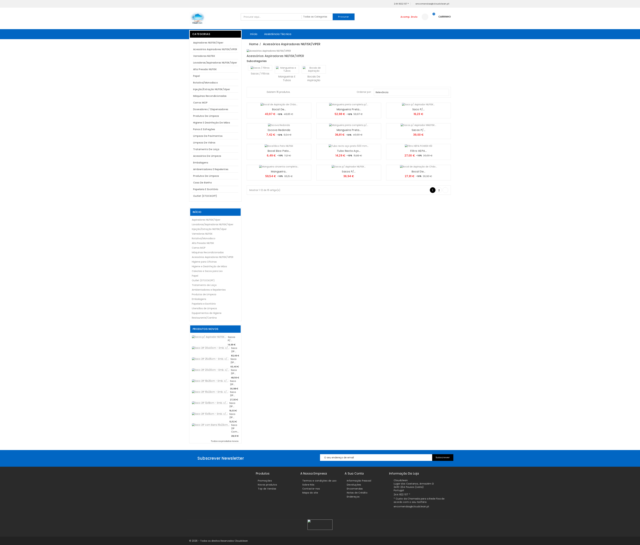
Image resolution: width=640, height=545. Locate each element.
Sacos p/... (231, 338)
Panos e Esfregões (204, 129)
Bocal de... (279, 109)
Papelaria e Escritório (205, 189)
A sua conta (354, 473)
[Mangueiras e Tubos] (287, 69)
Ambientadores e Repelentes (210, 169)
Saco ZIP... (234, 349)
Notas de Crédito (357, 492)
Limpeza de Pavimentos (207, 136)
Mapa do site (310, 492)
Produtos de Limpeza (215, 116)
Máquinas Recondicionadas (210, 96)
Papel (215, 76)
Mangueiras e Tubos (287, 78)
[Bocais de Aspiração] (314, 69)
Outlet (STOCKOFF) (205, 196)
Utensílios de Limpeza (204, 308)
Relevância (411, 92)
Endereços (353, 496)
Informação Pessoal (359, 480)
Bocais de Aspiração (313, 78)
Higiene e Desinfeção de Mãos (211, 122)
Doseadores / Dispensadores (210, 109)
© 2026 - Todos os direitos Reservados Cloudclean (218, 541)
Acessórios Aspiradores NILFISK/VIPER (215, 49)
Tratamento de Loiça (206, 149)
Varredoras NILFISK (204, 56)
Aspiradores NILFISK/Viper (215, 42)
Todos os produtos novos (225, 441)
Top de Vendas (267, 488)
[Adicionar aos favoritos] (276, 103)
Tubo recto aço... (348, 151)
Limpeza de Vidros (204, 142)
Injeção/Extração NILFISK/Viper (211, 89)
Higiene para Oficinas (204, 261)
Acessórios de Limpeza (207, 156)
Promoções (265, 480)
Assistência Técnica (277, 34)
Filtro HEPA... (418, 151)
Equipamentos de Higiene (207, 313)
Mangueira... (279, 171)
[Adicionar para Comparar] (282, 103)
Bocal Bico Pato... (279, 151)
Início (253, 34)
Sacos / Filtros (260, 73)
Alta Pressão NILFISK (215, 69)
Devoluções (354, 484)
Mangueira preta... (348, 109)
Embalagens (200, 162)
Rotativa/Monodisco (205, 82)
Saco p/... (418, 109)
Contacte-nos (311, 488)
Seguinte (445, 190)
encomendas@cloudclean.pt (411, 506)
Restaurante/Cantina (204, 317)
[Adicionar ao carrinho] (269, 103)
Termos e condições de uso (319, 480)
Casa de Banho (202, 182)
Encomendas (355, 488)
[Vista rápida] (289, 103)
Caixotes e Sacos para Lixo (207, 271)
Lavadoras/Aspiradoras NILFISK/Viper (215, 62)
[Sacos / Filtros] (260, 67)
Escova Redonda (279, 130)
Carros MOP (200, 102)
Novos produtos (267, 484)
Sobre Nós (308, 484)
